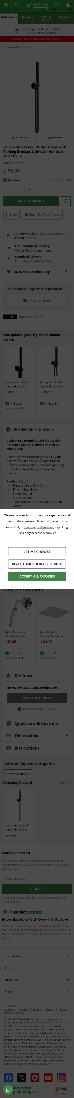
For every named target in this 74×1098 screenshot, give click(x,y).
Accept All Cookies (37, 576)
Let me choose (37, 552)
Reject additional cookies (37, 564)
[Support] (8, 1090)
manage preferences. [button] (39, 527)
